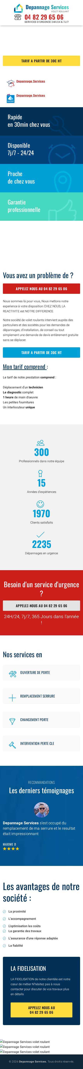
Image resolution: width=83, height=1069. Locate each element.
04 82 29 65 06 (44, 16)
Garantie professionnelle (24, 206)
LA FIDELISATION (28, 968)
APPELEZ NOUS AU (41, 288)
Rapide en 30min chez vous (29, 120)
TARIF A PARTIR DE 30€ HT (41, 60)
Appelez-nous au (41, 605)
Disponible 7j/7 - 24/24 (21, 149)
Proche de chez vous (21, 177)
